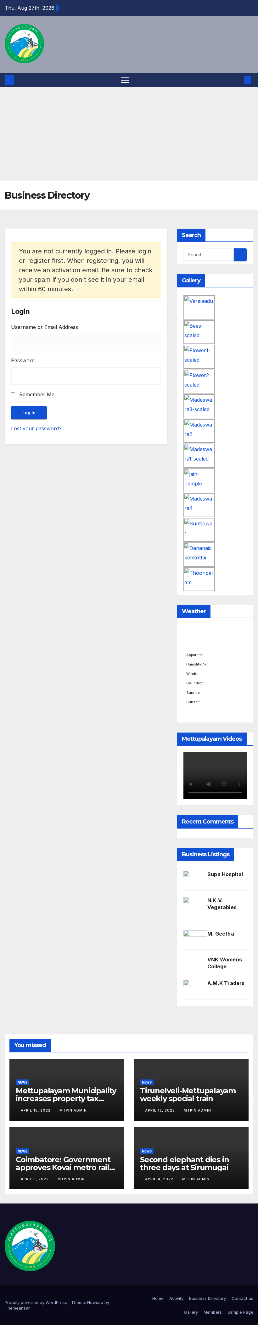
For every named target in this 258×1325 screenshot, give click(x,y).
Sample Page (240, 1312)
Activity (176, 1298)
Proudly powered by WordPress (36, 1302)
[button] (237, 80)
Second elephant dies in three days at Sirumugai (184, 1163)
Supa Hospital (225, 874)
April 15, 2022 (36, 1110)
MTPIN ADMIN (73, 1110)
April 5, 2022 (35, 1179)
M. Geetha (220, 934)
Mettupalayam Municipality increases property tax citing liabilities (66, 1098)
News (22, 1082)
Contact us (242, 1298)
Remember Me (36, 394)
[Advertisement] (129, 134)
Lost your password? (36, 428)
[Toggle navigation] (125, 80)
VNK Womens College (224, 963)
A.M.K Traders (226, 983)
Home (158, 1298)
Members (213, 1312)
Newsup (95, 1302)
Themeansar (17, 1308)
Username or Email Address (44, 327)
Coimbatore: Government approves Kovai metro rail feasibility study (63, 1167)
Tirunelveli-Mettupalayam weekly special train (188, 1094)
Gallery (191, 1312)
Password (23, 360)
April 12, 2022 (160, 1110)
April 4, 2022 (160, 1179)
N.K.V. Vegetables (222, 903)
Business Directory (207, 1298)
